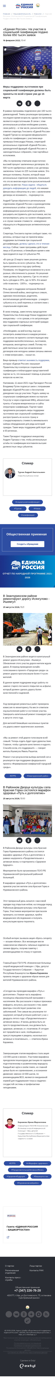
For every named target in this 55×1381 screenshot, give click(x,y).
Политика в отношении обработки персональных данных (27, 1349)
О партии (9, 1266)
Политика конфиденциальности (27, 1346)
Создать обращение (27, 544)
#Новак (37, 508)
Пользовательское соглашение (27, 1343)
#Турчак (18, 508)
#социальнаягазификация (27, 502)
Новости (38, 14)
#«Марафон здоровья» (37, 1163)
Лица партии (36, 1266)
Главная (6, 14)
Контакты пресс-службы (13, 1278)
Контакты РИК (37, 1270)
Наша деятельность (22, 14)
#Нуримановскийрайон (28, 1183)
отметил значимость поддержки (33, 360)
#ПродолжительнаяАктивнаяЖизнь (27, 1170)
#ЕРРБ (13, 776)
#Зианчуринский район (37, 776)
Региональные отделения (12, 1271)
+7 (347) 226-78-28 (27, 1290)
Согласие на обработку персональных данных (27, 1352)
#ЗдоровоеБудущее (16, 1176)
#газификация (27, 515)
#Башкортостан (41, 1176)
